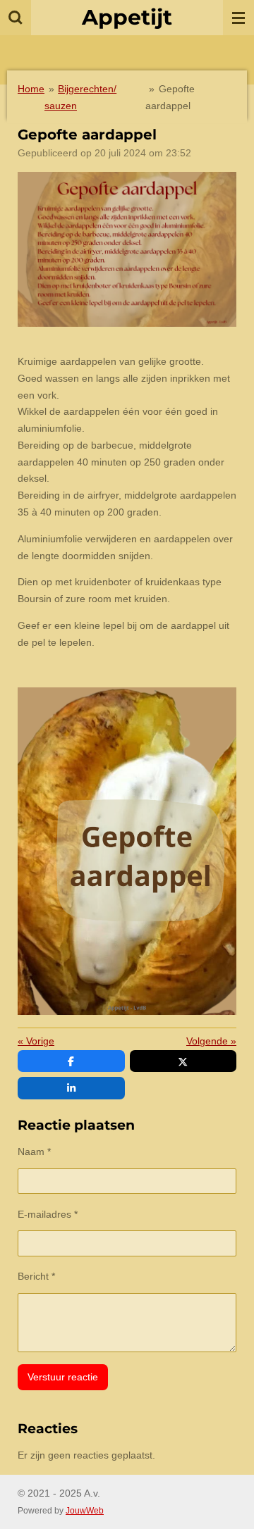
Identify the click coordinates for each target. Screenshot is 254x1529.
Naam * (34, 1151)
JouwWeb (85, 1510)
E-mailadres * (48, 1214)
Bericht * (36, 1276)
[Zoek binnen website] (15, 17)
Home (31, 88)
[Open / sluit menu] (238, 17)
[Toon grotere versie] (127, 249)
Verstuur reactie (63, 1377)
